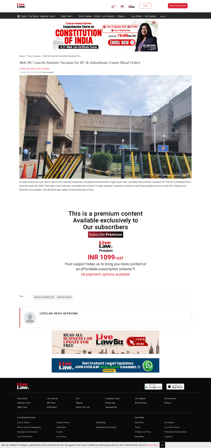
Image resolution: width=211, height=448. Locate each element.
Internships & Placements (106, 427)
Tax (77, 398)
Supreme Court (47, 16)
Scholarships (101, 422)
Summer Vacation (64, 297)
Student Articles (62, 422)
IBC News (51, 403)
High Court (66, 16)
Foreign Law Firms (143, 432)
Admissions (61, 427)
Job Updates (150, 16)
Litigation (168, 436)
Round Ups (110, 403)
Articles (96, 16)
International (111, 407)
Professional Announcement (175, 432)
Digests (120, 16)
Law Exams (61, 436)
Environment (170, 398)
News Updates (85, 16)
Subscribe (105, 234)
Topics (24, 16)
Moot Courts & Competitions (29, 427)
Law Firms (136, 16)
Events (137, 427)
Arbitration (52, 407)
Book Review (141, 403)
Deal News (139, 422)
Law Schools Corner (26, 417)
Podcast (167, 403)
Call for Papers (23, 422)
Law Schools (108, 16)
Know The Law (83, 407)
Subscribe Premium (178, 6)
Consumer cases (112, 398)
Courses (59, 432)
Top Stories (33, 16)
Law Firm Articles (171, 427)
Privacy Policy (152, 445)
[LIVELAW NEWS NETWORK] (30, 318)
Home (22, 56)
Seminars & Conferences (27, 432)
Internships (139, 436)
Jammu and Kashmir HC (44, 297)
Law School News (24, 436)
